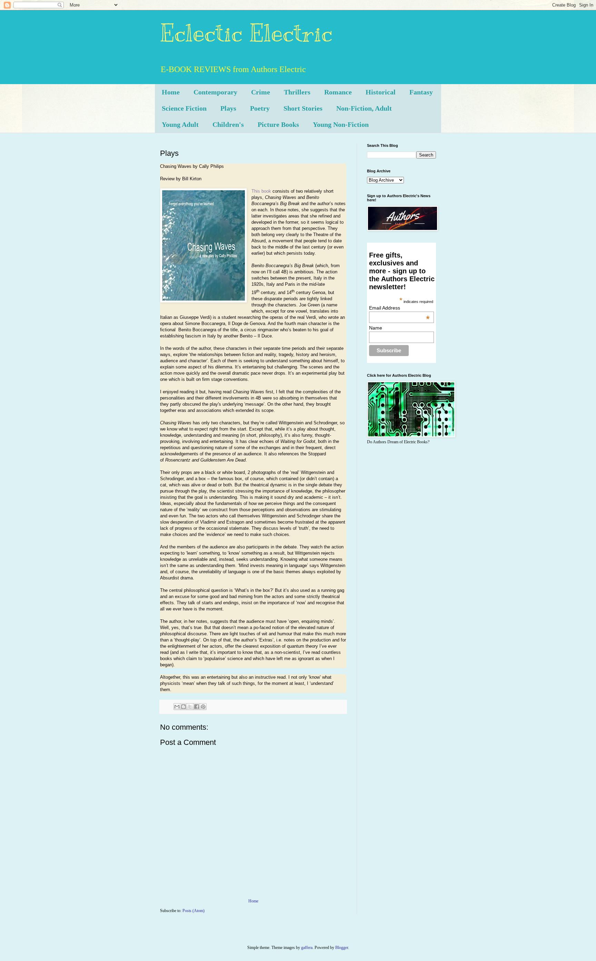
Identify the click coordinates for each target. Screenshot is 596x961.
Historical (381, 92)
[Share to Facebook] (196, 706)
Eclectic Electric (246, 33)
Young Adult (180, 124)
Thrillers (297, 92)
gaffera (306, 947)
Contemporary (215, 92)
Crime (260, 92)
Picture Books (278, 124)
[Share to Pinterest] (203, 706)
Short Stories (303, 108)
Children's (228, 124)
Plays (228, 108)
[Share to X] (190, 706)
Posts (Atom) (193, 910)
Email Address (399, 308)
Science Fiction (184, 108)
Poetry (260, 108)
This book (261, 191)
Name (375, 328)
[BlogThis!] (183, 706)
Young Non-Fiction (341, 124)
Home (171, 92)
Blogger (341, 947)
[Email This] (176, 706)
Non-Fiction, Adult (364, 108)
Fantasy (421, 92)
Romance (338, 92)
